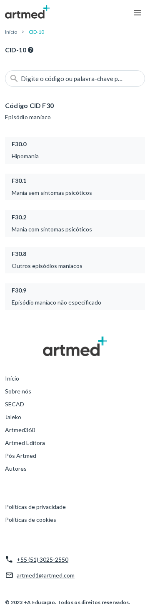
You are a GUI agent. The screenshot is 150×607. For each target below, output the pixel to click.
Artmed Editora (25, 442)
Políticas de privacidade (35, 506)
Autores (16, 468)
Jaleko (13, 416)
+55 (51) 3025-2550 (42, 559)
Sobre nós (18, 391)
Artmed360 (20, 429)
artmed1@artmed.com (46, 575)
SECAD (14, 404)
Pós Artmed (20, 455)
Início (11, 32)
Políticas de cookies (30, 519)
